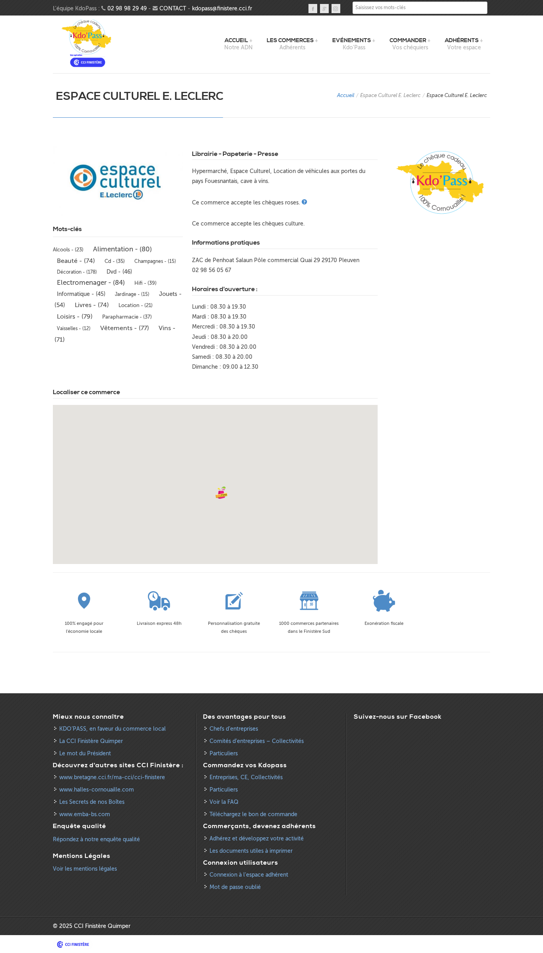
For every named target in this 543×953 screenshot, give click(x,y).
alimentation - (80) (122, 249)
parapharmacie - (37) (127, 317)
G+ (324, 8)
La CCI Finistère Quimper (91, 741)
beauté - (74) (76, 261)
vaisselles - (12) (74, 328)
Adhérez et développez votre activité (256, 839)
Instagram (336, 8)
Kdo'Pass (87, 43)
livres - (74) (92, 305)
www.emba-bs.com (84, 814)
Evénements (351, 40)
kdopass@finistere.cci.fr (222, 9)
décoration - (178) (77, 272)
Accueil (236, 40)
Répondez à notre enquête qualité (96, 839)
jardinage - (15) (132, 294)
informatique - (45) (81, 294)
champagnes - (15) (155, 261)
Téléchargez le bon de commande (253, 814)
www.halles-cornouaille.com (96, 790)
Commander (408, 40)
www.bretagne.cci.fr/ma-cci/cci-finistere (112, 777)
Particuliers (223, 754)
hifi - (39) (145, 283)
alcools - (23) (68, 250)
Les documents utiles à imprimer (251, 851)
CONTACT (172, 9)
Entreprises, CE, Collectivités (246, 777)
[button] (221, 492)
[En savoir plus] (305, 203)
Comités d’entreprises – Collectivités (256, 741)
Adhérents (462, 40)
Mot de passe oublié (235, 887)
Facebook (312, 8)
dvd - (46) (119, 272)
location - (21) (135, 305)
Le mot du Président (85, 754)
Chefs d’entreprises (233, 729)
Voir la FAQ (224, 802)
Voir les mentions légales (85, 869)
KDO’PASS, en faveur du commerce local (112, 729)
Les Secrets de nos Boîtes (91, 802)
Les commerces (290, 40)
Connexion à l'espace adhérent (248, 875)
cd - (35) (115, 261)
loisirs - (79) (75, 316)
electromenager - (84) (91, 282)
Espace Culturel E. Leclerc (390, 95)
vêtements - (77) (124, 328)
